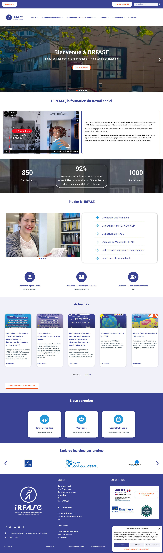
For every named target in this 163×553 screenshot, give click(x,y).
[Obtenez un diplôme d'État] (30, 277)
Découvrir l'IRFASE (81, 67)
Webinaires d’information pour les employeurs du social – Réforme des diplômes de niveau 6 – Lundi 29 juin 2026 (80, 339)
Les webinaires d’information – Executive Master (48, 336)
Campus (104, 17)
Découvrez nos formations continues (81, 286)
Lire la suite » (10, 363)
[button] (159, 529)
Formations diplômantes (51, 17)
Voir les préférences (152, 545)
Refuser (137, 545)
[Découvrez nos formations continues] (81, 277)
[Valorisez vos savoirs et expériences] (133, 277)
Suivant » (88, 375)
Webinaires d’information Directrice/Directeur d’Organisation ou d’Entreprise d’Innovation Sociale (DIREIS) (17, 339)
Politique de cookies (129, 549)
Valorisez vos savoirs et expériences (133, 286)
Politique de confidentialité (142, 549)
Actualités (132, 17)
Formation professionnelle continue (81, 17)
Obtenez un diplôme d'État (29, 286)
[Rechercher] (159, 4)
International (118, 17)
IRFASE (33, 17)
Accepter (121, 545)
